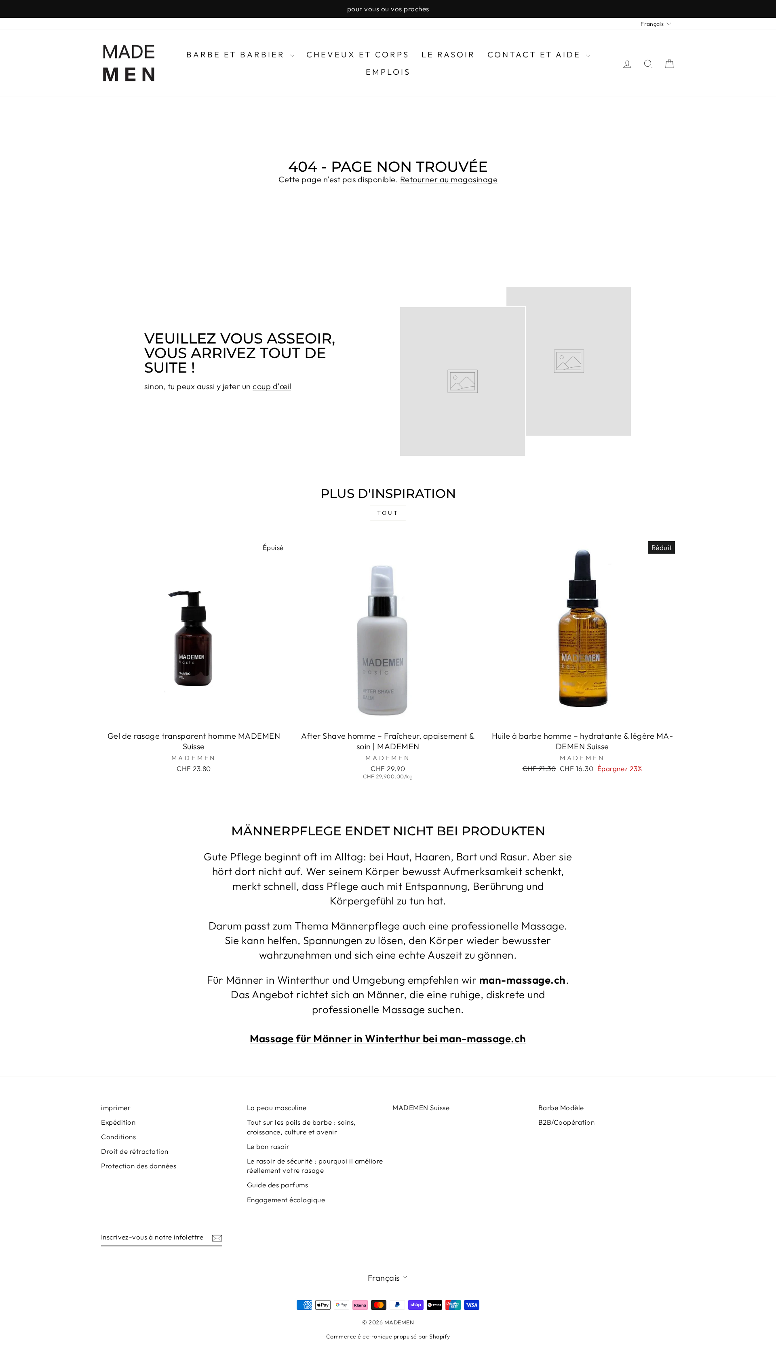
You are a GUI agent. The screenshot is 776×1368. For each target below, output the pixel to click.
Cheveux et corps (357, 54)
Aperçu (193, 716)
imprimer (116, 1107)
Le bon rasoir (268, 1146)
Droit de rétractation (135, 1151)
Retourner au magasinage (449, 179)
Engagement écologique (286, 1199)
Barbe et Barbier (237, 54)
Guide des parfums (277, 1184)
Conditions (118, 1136)
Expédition (118, 1122)
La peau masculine (277, 1107)
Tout (388, 512)
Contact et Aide (535, 54)
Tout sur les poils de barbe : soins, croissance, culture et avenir (301, 1127)
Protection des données (138, 1165)
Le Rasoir (448, 54)
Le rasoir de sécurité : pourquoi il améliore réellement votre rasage (315, 1166)
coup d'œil (272, 386)
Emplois (388, 72)
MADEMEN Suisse (420, 1107)
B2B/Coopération (566, 1122)
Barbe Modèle (561, 1107)
